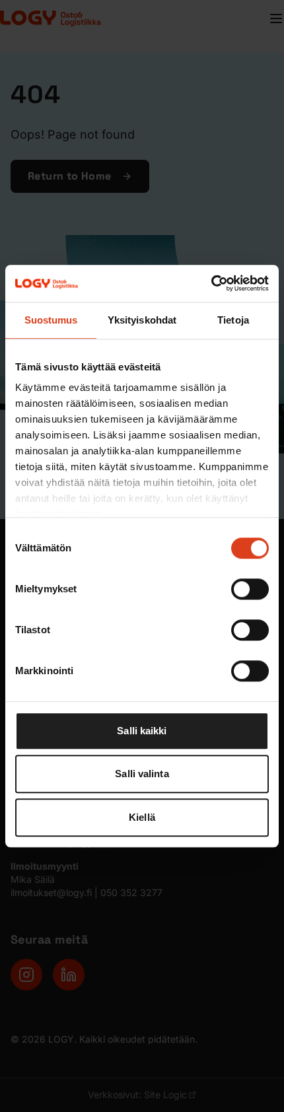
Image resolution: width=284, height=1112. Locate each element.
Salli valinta (141, 773)
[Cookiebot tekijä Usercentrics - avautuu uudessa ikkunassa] (211, 283)
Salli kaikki (141, 730)
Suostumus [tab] (51, 320)
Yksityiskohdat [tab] (142, 320)
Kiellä (142, 817)
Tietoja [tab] (233, 320)
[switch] (250, 589)
